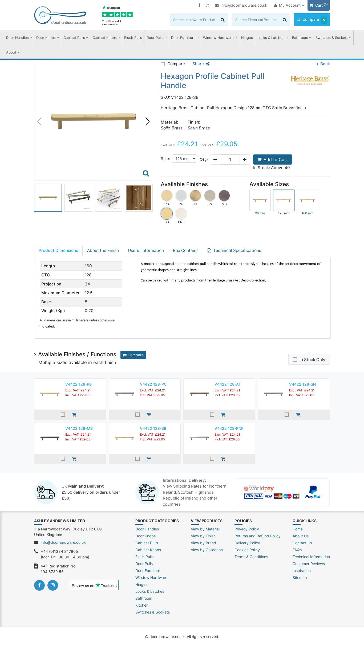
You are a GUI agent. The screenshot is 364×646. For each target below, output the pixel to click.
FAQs (297, 549)
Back (325, 63)
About (11, 52)
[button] (147, 121)
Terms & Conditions (251, 556)
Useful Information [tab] (146, 250)
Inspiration (302, 570)
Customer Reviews (309, 563)
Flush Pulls (133, 37)
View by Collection (207, 549)
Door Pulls (155, 37)
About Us (301, 536)
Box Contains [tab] (186, 250)
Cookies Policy (247, 549)
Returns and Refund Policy (257, 536)
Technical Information (311, 556)
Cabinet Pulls (74, 37)
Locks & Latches (270, 37)
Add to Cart (276, 159)
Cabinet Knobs (104, 37)
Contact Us (302, 543)
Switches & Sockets (332, 37)
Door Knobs (46, 37)
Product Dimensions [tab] (58, 250)
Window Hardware (218, 37)
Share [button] (198, 63)
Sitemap (300, 577)
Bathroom (300, 37)
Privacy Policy (246, 529)
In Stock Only (312, 359)
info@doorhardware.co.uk (244, 5)
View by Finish (203, 536)
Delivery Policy (247, 543)
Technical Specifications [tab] (237, 250)
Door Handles (17, 37)
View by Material (205, 529)
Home (298, 529)
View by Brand (203, 543)
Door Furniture (183, 37)
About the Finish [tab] (103, 250)
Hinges (247, 37)
